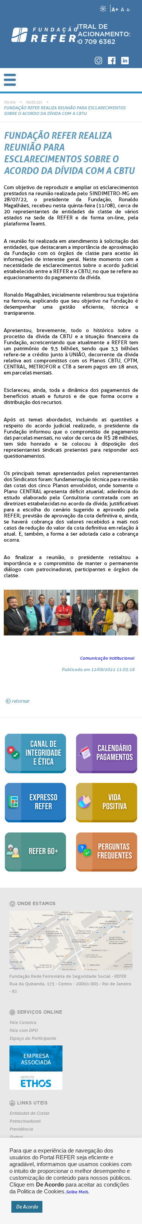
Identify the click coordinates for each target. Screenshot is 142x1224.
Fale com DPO (23, 1030)
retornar (21, 701)
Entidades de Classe (29, 1113)
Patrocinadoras (25, 1121)
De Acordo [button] (27, 1207)
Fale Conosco (22, 1022)
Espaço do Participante (32, 1038)
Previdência (21, 1129)
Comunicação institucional (107, 658)
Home (10, 102)
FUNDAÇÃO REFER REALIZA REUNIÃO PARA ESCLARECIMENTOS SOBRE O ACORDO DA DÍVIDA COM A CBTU (64, 110)
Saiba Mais (77, 1191)
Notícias (34, 102)
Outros (16, 1137)
